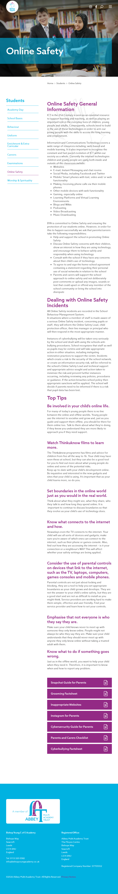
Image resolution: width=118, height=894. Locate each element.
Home (50, 83)
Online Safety (74, 83)
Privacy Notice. (68, 876)
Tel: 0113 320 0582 (15, 858)
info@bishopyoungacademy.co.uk (22, 861)
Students (60, 83)
